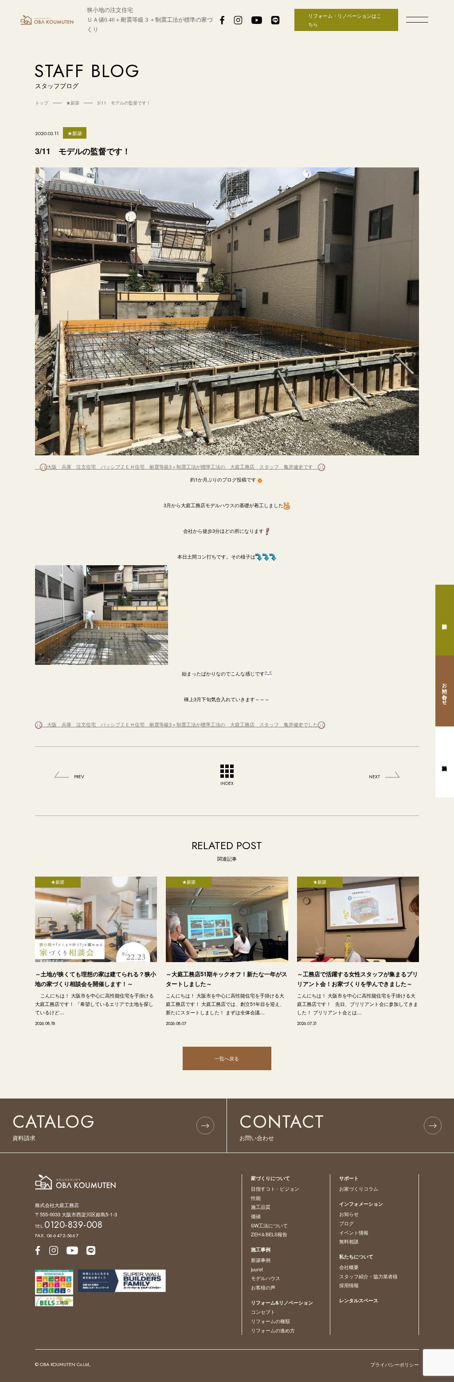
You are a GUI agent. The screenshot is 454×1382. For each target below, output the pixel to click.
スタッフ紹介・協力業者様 (368, 1276)
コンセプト (263, 1311)
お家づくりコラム (358, 1188)
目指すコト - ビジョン (275, 1188)
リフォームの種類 (270, 1320)
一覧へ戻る (227, 1058)
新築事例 (260, 1259)
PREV (79, 776)
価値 (256, 1215)
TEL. (69, 1226)
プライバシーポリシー (394, 1364)
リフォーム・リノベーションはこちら (344, 19)
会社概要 (349, 1266)
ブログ (346, 1223)
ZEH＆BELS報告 (269, 1234)
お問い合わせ (445, 691)
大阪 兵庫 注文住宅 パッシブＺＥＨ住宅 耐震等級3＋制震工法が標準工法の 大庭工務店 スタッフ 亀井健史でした (180, 724)
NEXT (374, 776)
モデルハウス (265, 1277)
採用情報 (349, 1285)
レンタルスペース (358, 1300)
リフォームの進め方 (273, 1330)
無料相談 (349, 1241)
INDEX (227, 783)
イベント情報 (353, 1232)
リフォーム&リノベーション (282, 1302)
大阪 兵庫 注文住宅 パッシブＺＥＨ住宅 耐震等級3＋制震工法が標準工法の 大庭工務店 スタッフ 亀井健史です (182, 466)
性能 (256, 1197)
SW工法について (269, 1225)
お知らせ (349, 1213)
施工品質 (260, 1206)
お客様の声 (263, 1287)
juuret (257, 1269)
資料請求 (444, 620)
